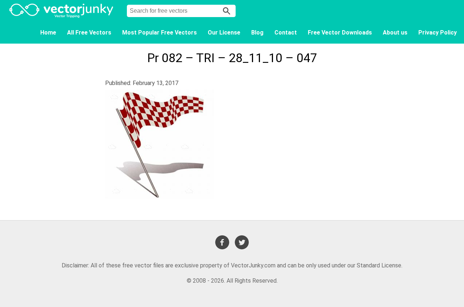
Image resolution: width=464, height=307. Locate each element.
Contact (285, 32)
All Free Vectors (89, 32)
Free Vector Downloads (340, 32)
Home (48, 32)
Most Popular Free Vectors (159, 32)
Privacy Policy (437, 32)
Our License (224, 32)
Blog (257, 32)
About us (395, 32)
